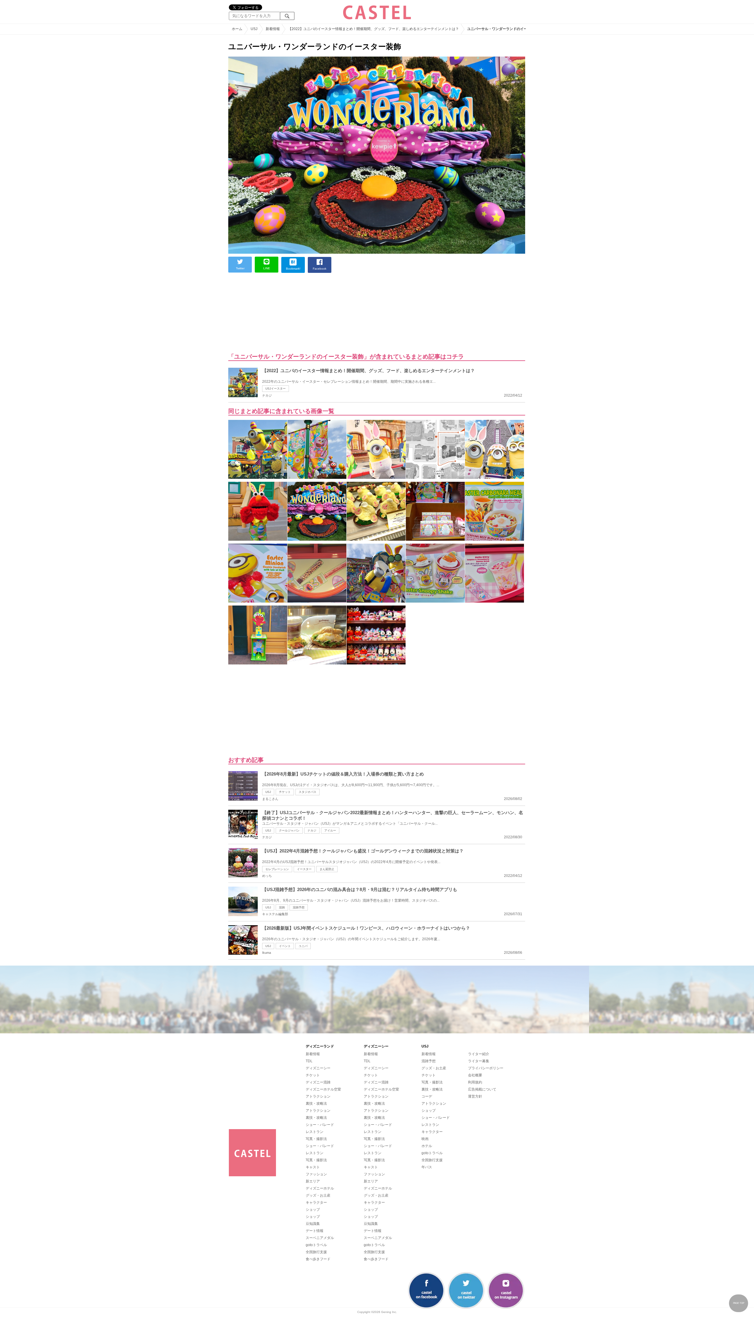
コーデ (426, 1096)
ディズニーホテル (320, 1188)
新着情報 (313, 1054)
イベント (285, 946)
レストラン (314, 1132)
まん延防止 (327, 869)
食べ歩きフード (318, 1259)
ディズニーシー (318, 1068)
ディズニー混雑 (318, 1082)
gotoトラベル (316, 1245)
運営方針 (475, 1096)
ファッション (316, 1174)
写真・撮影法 (316, 1139)
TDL (309, 1061)
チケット (285, 792)
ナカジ (311, 830)
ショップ (313, 1210)
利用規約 (475, 1082)
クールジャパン (289, 830)
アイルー (330, 830)
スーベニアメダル (320, 1238)
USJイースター (275, 388)
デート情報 (314, 1231)
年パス (426, 1167)
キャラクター (316, 1202)
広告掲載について (482, 1089)
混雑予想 (299, 907)
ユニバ (303, 946)
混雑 (282, 907)
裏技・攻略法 (316, 1103)
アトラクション (318, 1096)
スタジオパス (307, 792)
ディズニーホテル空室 (323, 1089)
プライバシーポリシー (485, 1068)
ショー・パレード (320, 1125)
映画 (425, 1139)
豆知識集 (313, 1224)
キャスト (313, 1167)
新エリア (313, 1181)
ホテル (426, 1146)
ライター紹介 (478, 1054)
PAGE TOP (738, 1303)
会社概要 (475, 1075)
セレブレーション (277, 869)
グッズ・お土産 (318, 1195)
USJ (268, 792)
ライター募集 (478, 1061)
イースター (304, 869)
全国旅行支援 (316, 1252)
